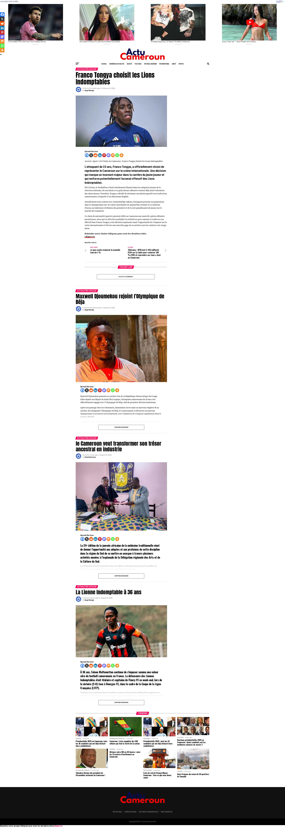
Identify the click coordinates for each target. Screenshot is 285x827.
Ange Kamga (89, 90)
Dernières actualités (116, 64)
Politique (138, 64)
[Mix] (113, 155)
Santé (174, 64)
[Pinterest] (104, 155)
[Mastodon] (108, 155)
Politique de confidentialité (149, 812)
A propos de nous (130, 812)
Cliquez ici (90, 236)
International (164, 64)
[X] (91, 155)
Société (129, 64)
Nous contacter (166, 812)
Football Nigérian (150, 64)
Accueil (104, 64)
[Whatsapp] (117, 155)
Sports (181, 64)
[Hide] (1, 54)
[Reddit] (95, 155)
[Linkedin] (100, 155)
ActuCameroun (90, 457)
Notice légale (117, 812)
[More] (121, 155)
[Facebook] (87, 155)
